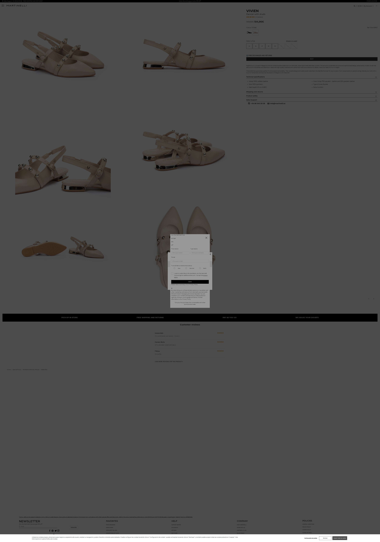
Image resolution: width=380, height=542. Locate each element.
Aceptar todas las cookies (339, 538)
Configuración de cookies (310, 538)
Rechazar (325, 538)
